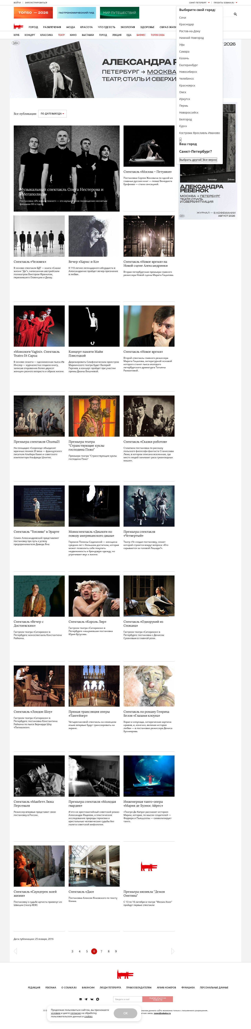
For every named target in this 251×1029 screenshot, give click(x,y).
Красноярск (187, 85)
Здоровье (147, 27)
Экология (128, 27)
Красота (86, 27)
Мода (70, 27)
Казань (184, 58)
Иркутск (184, 99)
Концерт (30, 35)
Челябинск (186, 78)
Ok (125, 1013)
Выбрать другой (190, 160)
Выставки (88, 35)
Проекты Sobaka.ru (224, 2)
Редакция (34, 987)
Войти (17, 2)
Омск (182, 92)
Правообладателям (139, 987)
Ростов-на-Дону (189, 31)
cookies (88, 1016)
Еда (129, 35)
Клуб (16, 35)
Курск (183, 126)
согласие (75, 1013)
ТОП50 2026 (158, 35)
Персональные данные (214, 987)
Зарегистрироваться (36, 2)
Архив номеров (166, 987)
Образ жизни (169, 27)
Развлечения (52, 27)
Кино (73, 35)
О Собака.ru (69, 987)
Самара (184, 51)
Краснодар (186, 24)
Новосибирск (188, 72)
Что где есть (106, 27)
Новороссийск (188, 112)
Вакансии (88, 987)
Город (33, 27)
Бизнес (141, 35)
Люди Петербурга (110, 987)
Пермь (183, 105)
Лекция (116, 35)
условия (55, 1013)
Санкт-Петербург (197, 2)
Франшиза (188, 987)
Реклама (50, 987)
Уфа (182, 44)
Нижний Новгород (191, 38)
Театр (61, 35)
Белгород (185, 119)
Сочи (182, 17)
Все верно (210, 160)
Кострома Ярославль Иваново (199, 133)
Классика (46, 35)
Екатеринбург (188, 65)
